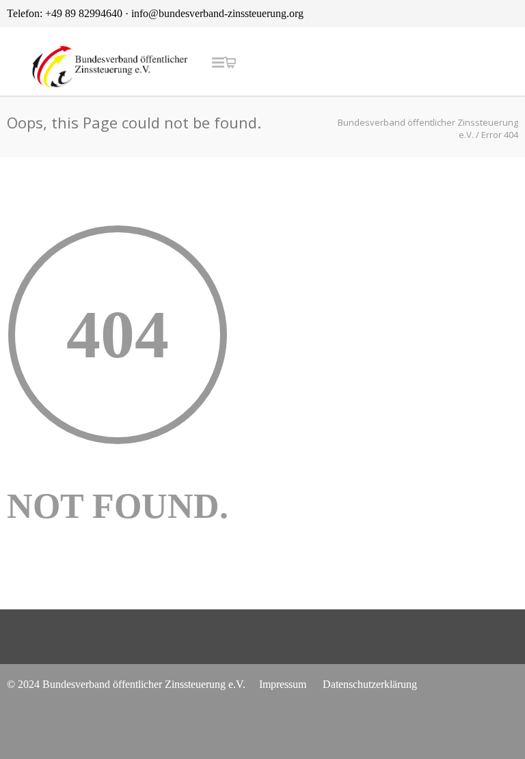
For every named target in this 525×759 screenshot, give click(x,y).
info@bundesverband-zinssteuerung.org (217, 13)
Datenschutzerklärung (370, 684)
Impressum (282, 684)
